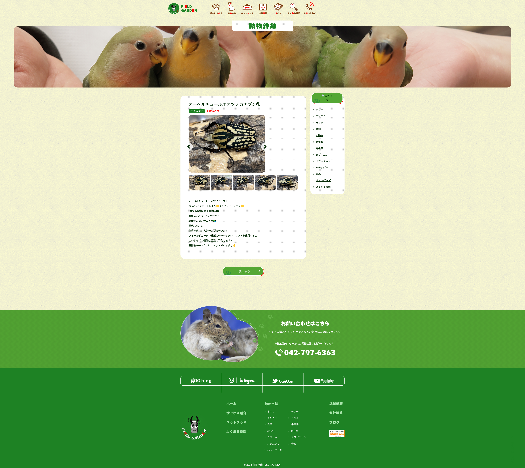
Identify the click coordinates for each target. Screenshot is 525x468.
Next (265, 146)
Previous (189, 146)
